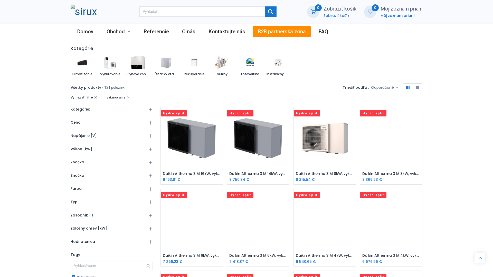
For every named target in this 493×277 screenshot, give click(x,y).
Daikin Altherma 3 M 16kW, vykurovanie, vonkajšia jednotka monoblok (192, 173)
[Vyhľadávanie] (271, 11)
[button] (385, 87)
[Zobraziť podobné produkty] (219, 150)
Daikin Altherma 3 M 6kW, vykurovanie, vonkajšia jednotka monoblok (192, 255)
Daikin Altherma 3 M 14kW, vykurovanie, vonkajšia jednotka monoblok (258, 173)
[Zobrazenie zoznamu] (417, 87)
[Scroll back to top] (480, 258)
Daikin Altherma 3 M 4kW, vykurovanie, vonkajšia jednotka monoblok (325, 255)
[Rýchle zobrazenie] (219, 115)
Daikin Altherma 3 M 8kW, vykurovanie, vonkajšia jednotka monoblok (325, 173)
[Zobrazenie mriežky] (408, 87)
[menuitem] (85, 31)
